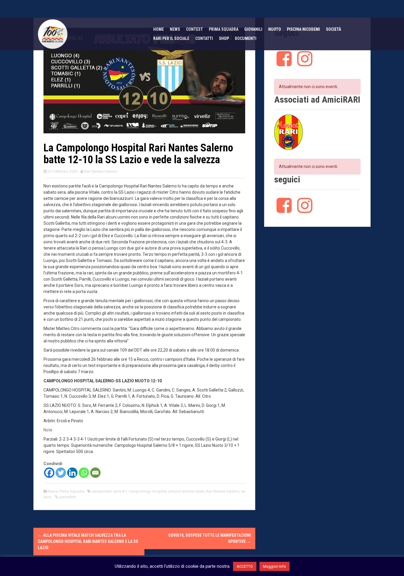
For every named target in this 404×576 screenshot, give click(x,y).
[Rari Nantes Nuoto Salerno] (52, 33)
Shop (224, 38)
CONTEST (194, 29)
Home (158, 29)
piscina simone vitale (186, 491)
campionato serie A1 (109, 491)
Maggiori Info (274, 566)
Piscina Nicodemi (303, 29)
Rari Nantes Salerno (100, 171)
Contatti (204, 38)
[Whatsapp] (84, 472)
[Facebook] (49, 472)
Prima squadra (223, 29)
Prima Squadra (71, 491)
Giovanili (253, 29)
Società (333, 29)
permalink (67, 497)
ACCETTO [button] (245, 566)
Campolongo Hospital (148, 491)
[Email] (95, 472)
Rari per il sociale (171, 38)
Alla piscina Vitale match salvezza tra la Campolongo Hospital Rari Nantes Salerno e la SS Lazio (88, 541)
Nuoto (274, 29)
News (175, 29)
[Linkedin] (72, 472)
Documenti (245, 38)
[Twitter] (61, 472)
